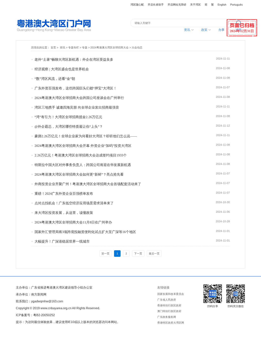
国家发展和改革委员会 (170, 293)
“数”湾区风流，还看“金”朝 (55, 79)
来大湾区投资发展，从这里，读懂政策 (64, 213)
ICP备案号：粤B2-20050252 (35, 315)
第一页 (105, 253)
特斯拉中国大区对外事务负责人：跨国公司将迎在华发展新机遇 (83, 165)
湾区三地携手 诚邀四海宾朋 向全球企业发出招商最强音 (77, 107)
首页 (53, 47)
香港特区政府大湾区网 (170, 322)
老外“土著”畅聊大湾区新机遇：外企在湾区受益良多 (74, 59)
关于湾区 (195, 4)
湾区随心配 (137, 4)
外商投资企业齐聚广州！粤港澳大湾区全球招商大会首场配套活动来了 (88, 184)
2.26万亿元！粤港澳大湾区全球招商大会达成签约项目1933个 (81, 155)
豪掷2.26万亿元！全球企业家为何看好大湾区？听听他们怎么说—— (86, 136)
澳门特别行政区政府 (169, 311)
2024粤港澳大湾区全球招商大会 (109, 47)
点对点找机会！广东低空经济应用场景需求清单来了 (74, 203)
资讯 (187, 29)
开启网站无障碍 (177, 4)
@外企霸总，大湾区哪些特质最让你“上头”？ (69, 126)
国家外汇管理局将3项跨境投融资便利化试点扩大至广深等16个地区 (85, 232)
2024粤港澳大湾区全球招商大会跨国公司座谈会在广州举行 (79, 98)
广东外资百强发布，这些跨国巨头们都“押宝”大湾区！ (76, 88)
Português (236, 4)
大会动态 (137, 47)
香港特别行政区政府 (169, 305)
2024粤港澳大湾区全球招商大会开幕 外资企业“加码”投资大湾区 (83, 146)
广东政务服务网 (166, 316)
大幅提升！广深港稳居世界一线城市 (62, 241)
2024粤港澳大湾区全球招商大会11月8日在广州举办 (73, 222)
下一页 (138, 253)
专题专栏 (73, 47)
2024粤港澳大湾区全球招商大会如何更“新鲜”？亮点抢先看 (79, 174)
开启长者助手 (156, 4)
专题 (84, 47)
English (222, 4)
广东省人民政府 (166, 299)
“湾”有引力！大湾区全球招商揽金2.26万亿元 (68, 117)
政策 (204, 29)
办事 (221, 29)
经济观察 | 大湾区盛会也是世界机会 (62, 69)
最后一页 (154, 253)
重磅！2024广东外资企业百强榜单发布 (64, 193)
